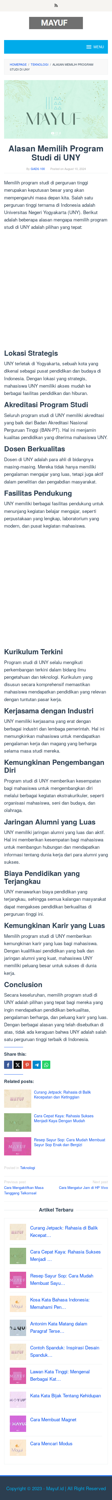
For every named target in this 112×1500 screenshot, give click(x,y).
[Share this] (8, 1065)
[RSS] (56, 5)
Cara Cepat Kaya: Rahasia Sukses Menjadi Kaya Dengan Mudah (64, 1118)
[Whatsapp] (46, 1065)
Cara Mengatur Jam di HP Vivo (83, 1184)
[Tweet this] (18, 1065)
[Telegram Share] (37, 1065)
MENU (99, 46)
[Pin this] (27, 1065)
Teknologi (27, 1167)
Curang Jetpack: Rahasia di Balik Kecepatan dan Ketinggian (62, 1094)
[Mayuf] (56, 22)
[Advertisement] (56, 291)
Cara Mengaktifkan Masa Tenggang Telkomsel (23, 1187)
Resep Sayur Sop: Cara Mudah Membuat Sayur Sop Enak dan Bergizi (69, 1142)
